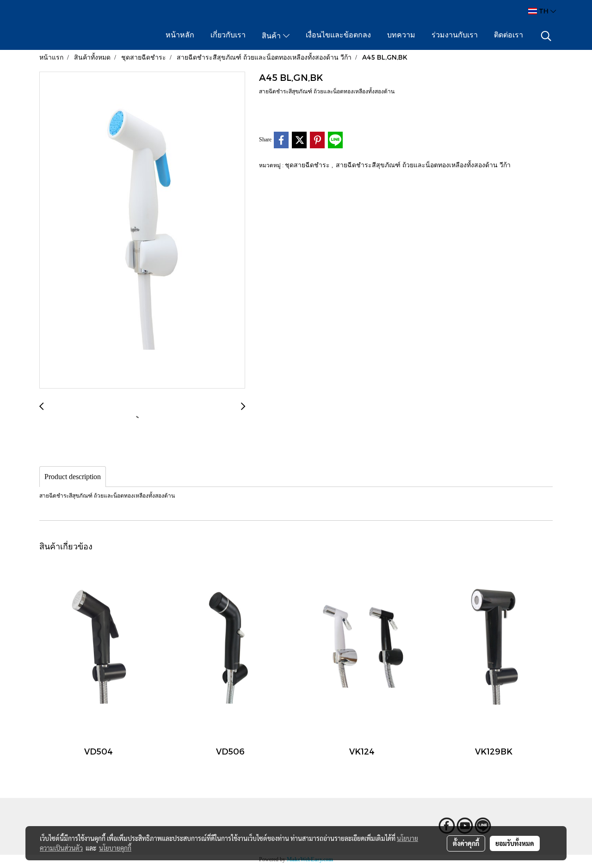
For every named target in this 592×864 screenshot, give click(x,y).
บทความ (401, 35)
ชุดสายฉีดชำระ (308, 165)
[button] (546, 36)
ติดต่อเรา (508, 35)
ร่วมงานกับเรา (455, 35)
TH (543, 11)
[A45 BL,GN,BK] (142, 230)
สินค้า (272, 36)
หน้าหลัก (180, 35)
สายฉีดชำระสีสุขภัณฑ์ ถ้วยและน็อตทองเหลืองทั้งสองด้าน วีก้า (423, 165)
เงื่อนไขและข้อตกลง (338, 35)
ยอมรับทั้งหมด (514, 843)
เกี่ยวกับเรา (228, 35)
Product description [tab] (72, 477)
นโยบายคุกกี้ (115, 848)
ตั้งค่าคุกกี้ (466, 843)
